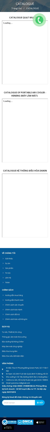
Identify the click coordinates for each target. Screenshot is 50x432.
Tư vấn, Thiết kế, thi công (11, 332)
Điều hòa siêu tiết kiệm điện (13, 356)
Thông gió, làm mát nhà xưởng (14, 337)
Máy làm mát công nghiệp (12, 346)
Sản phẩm (9, 268)
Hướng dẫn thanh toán (14, 300)
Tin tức (8, 273)
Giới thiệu (9, 258)
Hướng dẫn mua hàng (14, 295)
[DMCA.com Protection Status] (25, 422)
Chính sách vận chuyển (14, 305)
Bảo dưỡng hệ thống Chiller (13, 341)
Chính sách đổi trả (12, 314)
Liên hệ (8, 277)
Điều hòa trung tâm (9, 351)
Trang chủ (16, 8)
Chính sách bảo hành (13, 309)
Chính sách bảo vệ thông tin (16, 319)
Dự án (7, 263)
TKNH (7, 282)
